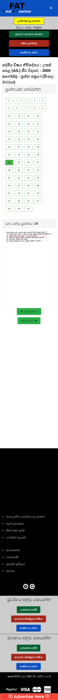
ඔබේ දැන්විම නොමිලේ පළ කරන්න (25, 516)
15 (19, 124)
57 (38, 201)
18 (9, 132)
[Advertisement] (29, 271)
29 (38, 147)
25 (38, 139)
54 (9, 201)
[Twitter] (32, 586)
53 (38, 193)
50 (9, 193)
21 (38, 132)
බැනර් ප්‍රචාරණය (15, 523)
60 (28, 209)
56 (28, 201)
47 (19, 186)
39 (19, 170)
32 (28, 155)
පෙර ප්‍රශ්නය (31, 311)
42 (9, 178)
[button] (29, 21)
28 (28, 147)
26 (9, 147)
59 (19, 209)
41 (38, 170)
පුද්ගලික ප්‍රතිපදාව (15, 564)
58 (9, 209)
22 (9, 139)
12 (28, 116)
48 (28, 186)
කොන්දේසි (12, 557)
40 (28, 170)
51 (19, 193)
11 (19, 116)
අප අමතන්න (13, 550)
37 (38, 162)
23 (19, 139)
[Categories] (51, 8)
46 (9, 186)
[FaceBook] (25, 586)
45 (38, 178)
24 (28, 139)
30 (9, 155)
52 (28, 193)
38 (9, 170)
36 (28, 162)
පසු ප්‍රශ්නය (27, 320)
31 (19, 155)
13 (38, 116)
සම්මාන (10, 571)
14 (9, 124)
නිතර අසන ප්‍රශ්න (15, 530)
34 (9, 162)
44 (28, 178)
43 (19, 178)
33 (38, 155)
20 (28, 132)
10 (9, 116)
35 (19, 162)
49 (38, 186)
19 (19, 132)
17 (38, 124)
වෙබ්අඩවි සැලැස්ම (16, 537)
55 (19, 201)
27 (19, 147)
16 (28, 124)
